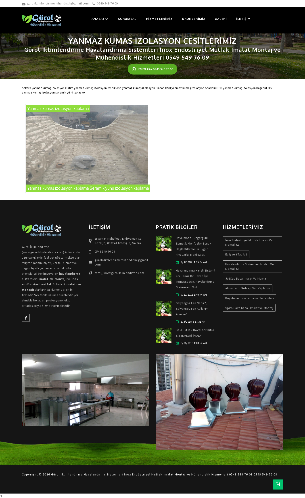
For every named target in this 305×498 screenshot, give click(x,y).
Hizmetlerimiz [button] (159, 19)
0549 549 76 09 (107, 3)
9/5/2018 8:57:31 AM (193, 322)
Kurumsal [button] (127, 19)
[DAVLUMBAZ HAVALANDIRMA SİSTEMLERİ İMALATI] (163, 335)
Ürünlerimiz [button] (193, 19)
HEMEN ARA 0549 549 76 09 (154, 69)
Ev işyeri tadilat (236, 254)
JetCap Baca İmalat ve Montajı (246, 278)
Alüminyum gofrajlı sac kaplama (247, 288)
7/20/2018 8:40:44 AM (194, 295)
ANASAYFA (100, 19)
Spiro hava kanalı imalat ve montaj (249, 308)
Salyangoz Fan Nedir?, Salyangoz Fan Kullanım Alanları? (192, 308)
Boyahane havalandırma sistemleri (249, 298)
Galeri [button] (221, 19)
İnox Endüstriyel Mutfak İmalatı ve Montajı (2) (249, 242)
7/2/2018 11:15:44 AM (194, 262)
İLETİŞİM (243, 19)
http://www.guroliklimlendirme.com (119, 273)
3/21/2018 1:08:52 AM (194, 343)
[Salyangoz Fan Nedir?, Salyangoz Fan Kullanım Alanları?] (163, 308)
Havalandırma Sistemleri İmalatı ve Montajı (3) (249, 266)
